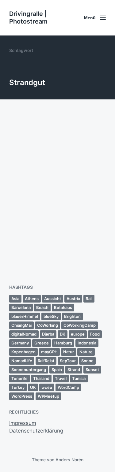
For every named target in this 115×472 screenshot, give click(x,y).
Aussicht (52, 298)
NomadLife (21, 360)
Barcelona (21, 307)
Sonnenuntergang (28, 369)
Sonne (87, 360)
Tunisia (79, 378)
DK (62, 334)
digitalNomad (23, 334)
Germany (20, 342)
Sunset (92, 369)
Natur (68, 351)
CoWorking (47, 325)
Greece (41, 342)
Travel (61, 378)
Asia (15, 298)
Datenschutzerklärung (36, 431)
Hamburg (63, 342)
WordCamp (68, 387)
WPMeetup (48, 396)
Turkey (18, 387)
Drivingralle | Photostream (28, 17)
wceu (46, 387)
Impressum (22, 423)
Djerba (48, 334)
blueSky (51, 316)
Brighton (72, 316)
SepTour (68, 360)
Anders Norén (69, 459)
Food (95, 334)
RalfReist (46, 360)
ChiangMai (21, 325)
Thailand (41, 378)
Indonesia (87, 342)
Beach (42, 307)
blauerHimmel (24, 316)
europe (78, 334)
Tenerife (19, 378)
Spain (57, 369)
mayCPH (49, 351)
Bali (89, 298)
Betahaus (63, 307)
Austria (73, 298)
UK (33, 387)
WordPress (21, 396)
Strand (73, 369)
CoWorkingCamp (79, 325)
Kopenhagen (23, 351)
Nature (86, 351)
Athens (32, 298)
